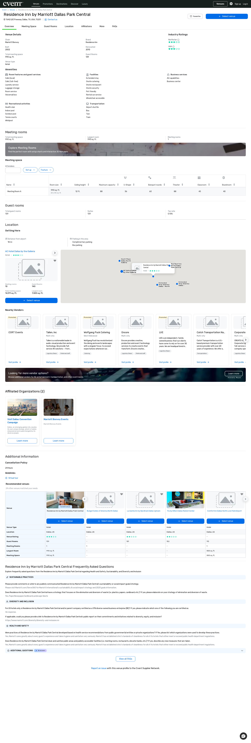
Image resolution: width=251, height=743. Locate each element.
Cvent (4, 10)
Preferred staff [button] (65, 353)
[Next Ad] (55, 253)
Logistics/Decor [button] (52, 353)
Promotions (48, 4)
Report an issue (98, 668)
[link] (23, 322)
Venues (36, 4)
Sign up (238, 4)
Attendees (9, 166)
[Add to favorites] (54, 260)
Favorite (196, 16)
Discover (74, 4)
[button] (18, 169)
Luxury (85, 4)
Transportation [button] (202, 353)
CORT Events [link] (15, 332)
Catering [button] (87, 353)
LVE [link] (161, 332)
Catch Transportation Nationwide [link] (211, 332)
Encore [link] (125, 332)
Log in (245, 4)
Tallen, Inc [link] (51, 332)
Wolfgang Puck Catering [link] (97, 332)
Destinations (61, 4)
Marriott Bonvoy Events (56, 419)
